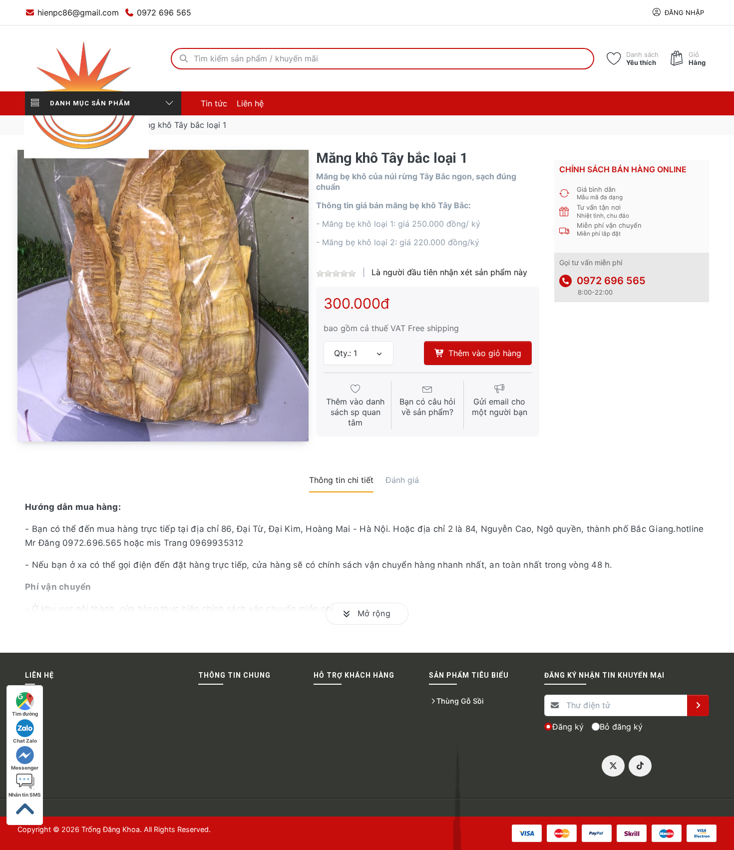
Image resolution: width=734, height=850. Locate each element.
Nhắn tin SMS (24, 795)
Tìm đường (25, 714)
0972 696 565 (611, 281)
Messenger (24, 768)
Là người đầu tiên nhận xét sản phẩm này (449, 272)
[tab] (341, 479)
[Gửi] (698, 706)
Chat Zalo (25, 741)
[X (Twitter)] (613, 766)
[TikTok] (640, 766)
